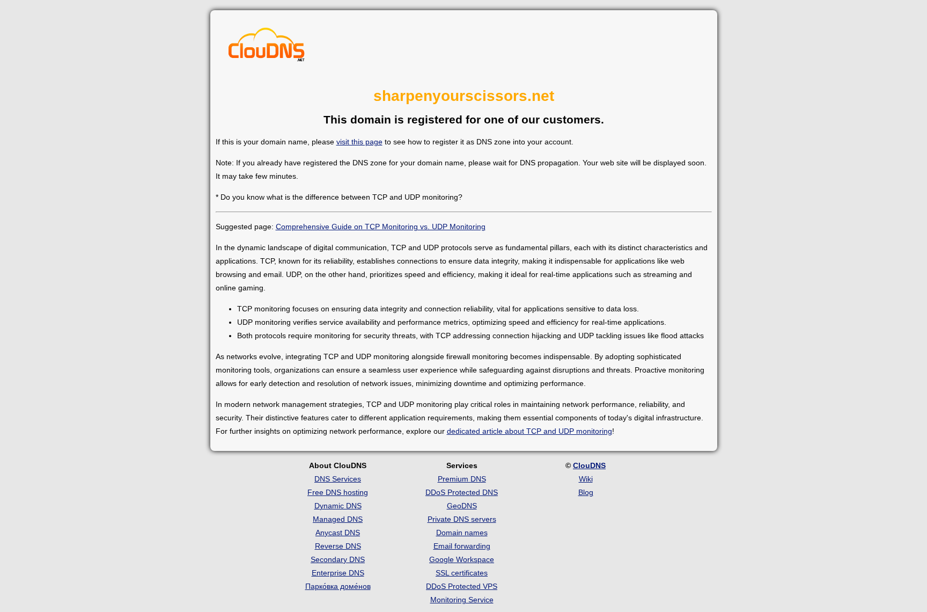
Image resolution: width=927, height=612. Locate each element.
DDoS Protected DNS (461, 492)
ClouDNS (589, 465)
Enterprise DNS (338, 573)
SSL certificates (462, 573)
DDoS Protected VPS (461, 586)
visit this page (359, 141)
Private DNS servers (462, 519)
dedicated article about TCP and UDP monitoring (529, 431)
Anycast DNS (337, 532)
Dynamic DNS (338, 505)
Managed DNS (338, 519)
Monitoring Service (462, 599)
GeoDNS (462, 505)
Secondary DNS (338, 559)
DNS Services (337, 479)
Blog (585, 492)
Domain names (462, 532)
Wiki (586, 479)
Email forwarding (461, 546)
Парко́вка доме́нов (338, 586)
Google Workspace (461, 559)
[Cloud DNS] (266, 47)
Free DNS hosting (337, 492)
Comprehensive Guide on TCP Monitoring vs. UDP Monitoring (380, 226)
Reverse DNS (338, 546)
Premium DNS (462, 479)
